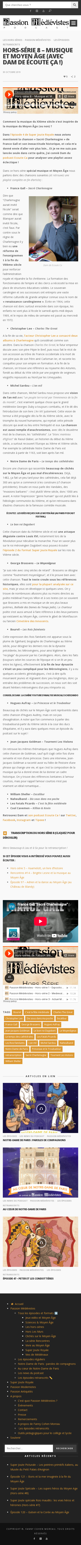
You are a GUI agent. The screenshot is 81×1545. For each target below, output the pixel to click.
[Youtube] (43, 11)
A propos (15, 1396)
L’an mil (33, 1042)
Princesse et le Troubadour (46, 1049)
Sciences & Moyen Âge (39, 1322)
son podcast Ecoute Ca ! (44, 815)
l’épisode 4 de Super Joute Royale (32, 134)
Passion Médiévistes (37, 40)
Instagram (24, 820)
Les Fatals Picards (46, 1036)
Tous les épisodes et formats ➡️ (38, 1313)
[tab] (40, 834)
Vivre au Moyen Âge (37, 1345)
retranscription (13, 1055)
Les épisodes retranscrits (33, 1428)
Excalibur (62, 1018)
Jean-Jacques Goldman (17, 1030)
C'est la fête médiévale (37, 1012)
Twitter (71, 815)
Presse (22, 1414)
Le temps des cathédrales (19, 1036)
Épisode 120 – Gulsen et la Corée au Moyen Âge (39, 1512)
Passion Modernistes (23, 1387)
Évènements (25, 1405)
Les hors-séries (12, 40)
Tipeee (39, 820)
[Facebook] (30, 11)
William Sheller (13, 1061)
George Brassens (30, 1024)
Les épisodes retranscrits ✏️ (35, 1377)
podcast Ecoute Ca (15, 157)
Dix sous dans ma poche (40, 1018)
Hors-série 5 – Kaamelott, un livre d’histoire (36, 868)
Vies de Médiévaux (36, 1354)
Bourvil (17, 1012)
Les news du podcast (32, 1136)
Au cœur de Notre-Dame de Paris (24, 1209)
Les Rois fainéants (14, 1042)
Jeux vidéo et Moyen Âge (40, 1317)
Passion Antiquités (21, 1391)
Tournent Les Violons (61, 1055)
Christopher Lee (14, 1018)
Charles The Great (63, 1012)
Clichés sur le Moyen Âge (40, 1336)
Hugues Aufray (52, 1024)
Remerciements (27, 1419)
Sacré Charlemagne (36, 1055)
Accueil (18, 1304)
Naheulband (66, 1042)
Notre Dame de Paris (16, 1049)
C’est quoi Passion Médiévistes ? (37, 1400)
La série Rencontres (37, 1341)
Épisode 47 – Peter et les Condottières (28, 1278)
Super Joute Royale (37, 1350)
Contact (23, 1410)
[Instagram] (37, 11)
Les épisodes (10, 1136)
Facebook (9, 820)
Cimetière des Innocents (32, 621)
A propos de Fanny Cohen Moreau (39, 1424)
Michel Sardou (48, 1042)
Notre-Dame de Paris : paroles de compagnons (34, 1140)
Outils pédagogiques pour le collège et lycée (45, 1433)
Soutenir (15, 1437)
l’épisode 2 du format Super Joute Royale (30, 550)
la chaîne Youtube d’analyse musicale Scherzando (49, 695)
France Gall (11, 1024)
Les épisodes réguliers (31, 1359)
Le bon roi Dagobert (45, 1030)
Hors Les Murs (34, 1331)
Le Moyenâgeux (68, 1030)
